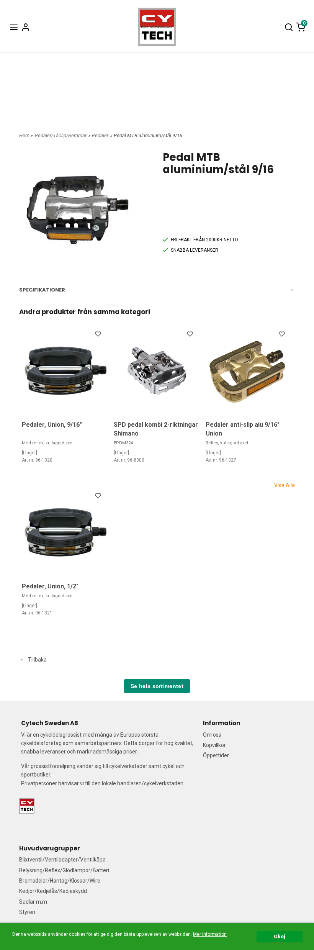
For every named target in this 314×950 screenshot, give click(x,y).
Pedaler (100, 135)
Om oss (212, 735)
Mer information (210, 934)
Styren (27, 912)
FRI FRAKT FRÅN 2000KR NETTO (204, 239)
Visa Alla (284, 485)
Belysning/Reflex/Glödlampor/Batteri (64, 870)
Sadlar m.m (33, 902)
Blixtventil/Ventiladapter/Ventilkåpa (62, 860)
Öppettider (216, 755)
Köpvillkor (214, 745)
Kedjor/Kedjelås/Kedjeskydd (53, 891)
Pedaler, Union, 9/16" (52, 424)
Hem (24, 135)
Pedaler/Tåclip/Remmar (61, 135)
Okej (279, 936)
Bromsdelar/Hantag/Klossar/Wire (59, 881)
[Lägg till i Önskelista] (99, 335)
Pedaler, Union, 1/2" (50, 586)
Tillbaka (36, 660)
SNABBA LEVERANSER (194, 250)
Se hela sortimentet (157, 686)
